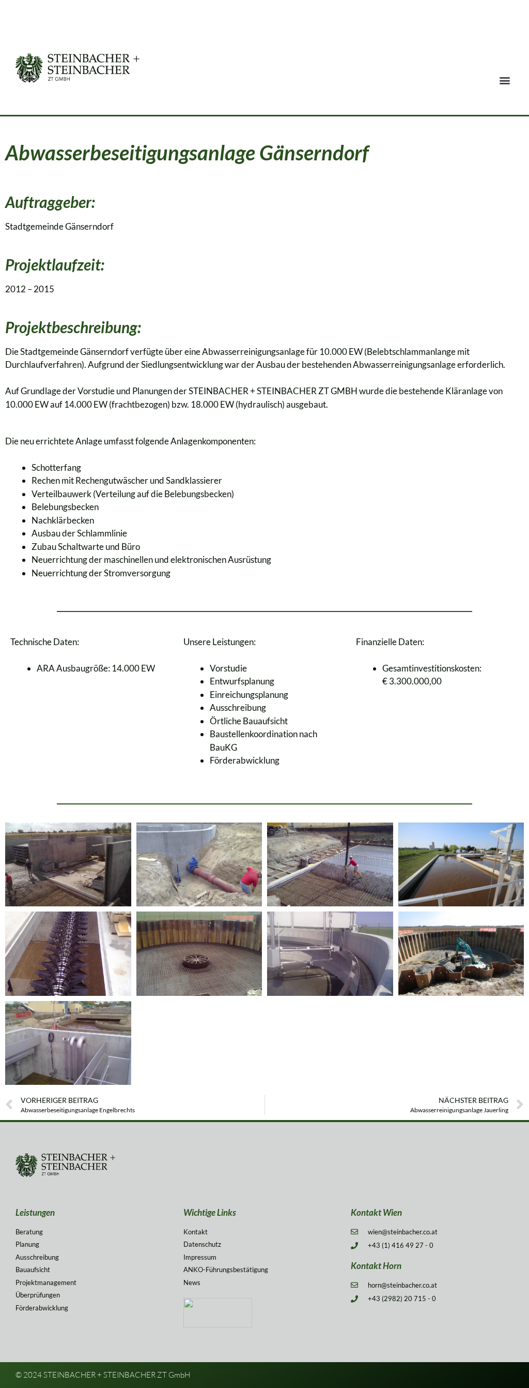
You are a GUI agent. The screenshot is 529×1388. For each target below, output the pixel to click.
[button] (505, 80)
